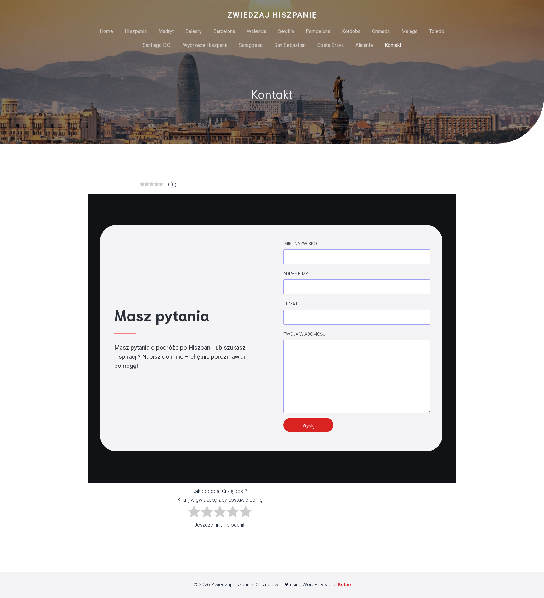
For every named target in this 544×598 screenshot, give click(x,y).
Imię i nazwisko (300, 243)
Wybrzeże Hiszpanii (205, 45)
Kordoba (351, 31)
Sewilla (286, 31)
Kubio (344, 585)
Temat (290, 303)
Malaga (409, 31)
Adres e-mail (297, 273)
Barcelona (224, 31)
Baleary (193, 31)
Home (106, 31)
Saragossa (251, 45)
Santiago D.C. (157, 45)
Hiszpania (136, 31)
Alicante (364, 45)
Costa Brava (330, 45)
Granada (381, 31)
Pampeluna (318, 31)
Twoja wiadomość (304, 334)
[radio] (194, 512)
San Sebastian (290, 45)
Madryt (166, 31)
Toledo (436, 31)
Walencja (256, 31)
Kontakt (393, 45)
